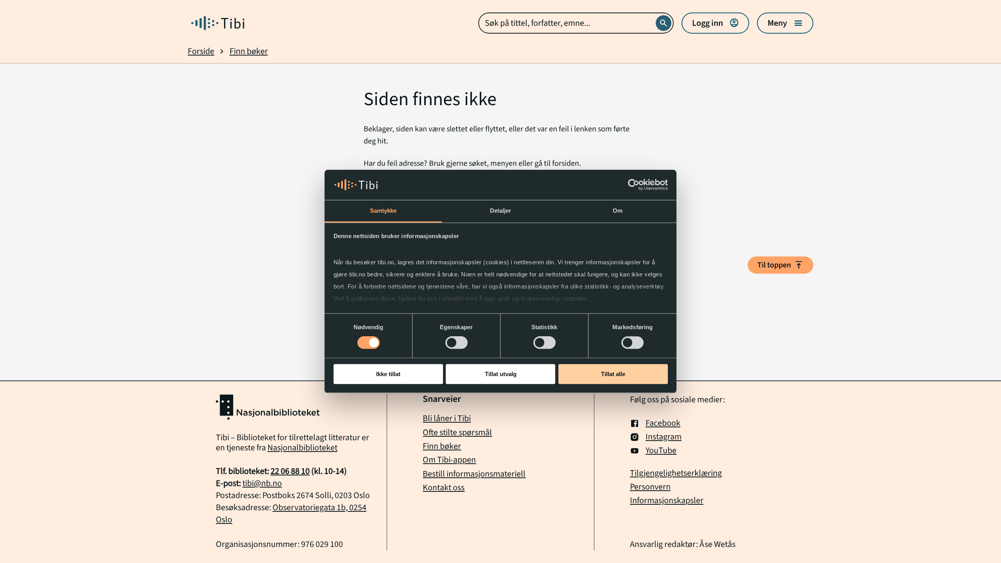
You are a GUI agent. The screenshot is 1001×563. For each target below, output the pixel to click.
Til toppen (780, 265)
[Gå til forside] (218, 23)
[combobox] (576, 23)
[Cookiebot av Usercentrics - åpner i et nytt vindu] (633, 185)
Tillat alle (613, 374)
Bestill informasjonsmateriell (474, 474)
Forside (201, 51)
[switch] (456, 342)
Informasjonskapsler (666, 501)
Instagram (664, 437)
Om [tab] (617, 210)
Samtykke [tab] (383, 210)
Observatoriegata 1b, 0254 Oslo (291, 513)
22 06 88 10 (290, 471)
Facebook (663, 423)
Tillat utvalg (501, 374)
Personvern (650, 487)
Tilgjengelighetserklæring (676, 473)
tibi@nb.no (262, 483)
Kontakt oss (444, 487)
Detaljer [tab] (500, 210)
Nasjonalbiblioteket (302, 447)
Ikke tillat (388, 374)
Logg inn (715, 23)
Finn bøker (249, 51)
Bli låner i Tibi (447, 418)
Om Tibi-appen (449, 460)
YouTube (661, 450)
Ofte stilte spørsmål (457, 432)
